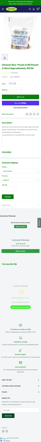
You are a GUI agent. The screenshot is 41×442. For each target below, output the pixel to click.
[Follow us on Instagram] (7, 431)
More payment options (20, 107)
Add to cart (20, 97)
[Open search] (30, 9)
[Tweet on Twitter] (34, 114)
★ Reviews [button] (39, 222)
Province (5, 176)
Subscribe (8, 416)
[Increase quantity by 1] (21, 90)
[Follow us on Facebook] (3, 431)
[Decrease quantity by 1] (11, 90)
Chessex (4, 77)
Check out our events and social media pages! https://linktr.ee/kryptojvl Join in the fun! (20, 3)
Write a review (20, 226)
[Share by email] (37, 114)
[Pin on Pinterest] (30, 114)
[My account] (34, 9)
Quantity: (5, 90)
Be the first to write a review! (20, 307)
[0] (37, 9)
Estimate (8, 197)
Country (4, 167)
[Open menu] (3, 9)
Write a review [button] (20, 251)
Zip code (4, 185)
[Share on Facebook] (27, 114)
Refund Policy (6, 205)
